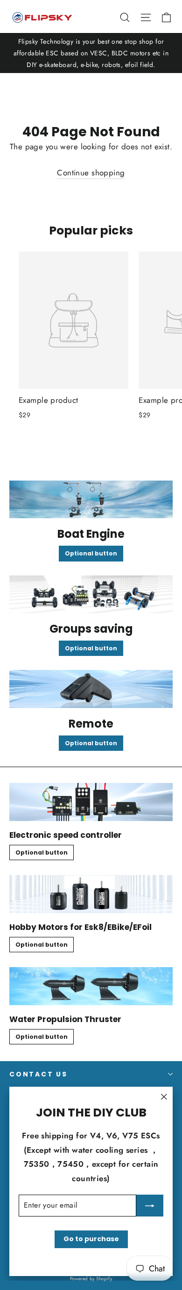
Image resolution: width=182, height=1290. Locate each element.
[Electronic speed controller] (91, 802)
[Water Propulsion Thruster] (91, 986)
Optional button (91, 553)
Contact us (38, 1074)
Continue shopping (91, 172)
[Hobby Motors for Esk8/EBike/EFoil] (91, 894)
